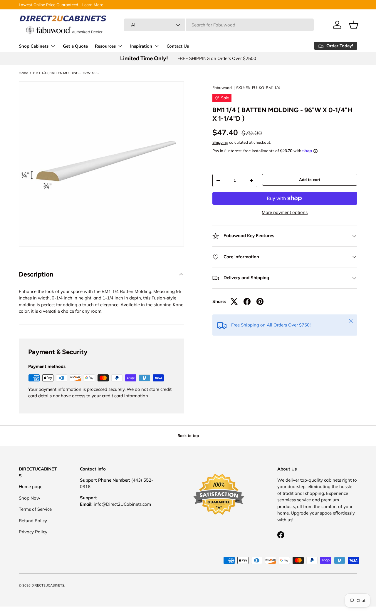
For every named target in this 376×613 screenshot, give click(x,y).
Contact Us (178, 46)
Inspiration (141, 46)
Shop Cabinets (33, 46)
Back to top (188, 435)
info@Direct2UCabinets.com (122, 504)
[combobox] (219, 25)
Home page (30, 486)
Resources (105, 46)
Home (23, 73)
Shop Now (29, 497)
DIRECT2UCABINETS (47, 585)
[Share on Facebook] (247, 301)
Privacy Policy (33, 532)
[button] (353, 24)
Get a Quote (75, 46)
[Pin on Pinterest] (260, 301)
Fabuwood (222, 87)
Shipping (220, 142)
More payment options (285, 212)
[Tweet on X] (234, 301)
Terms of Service (35, 509)
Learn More (92, 4)
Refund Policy (33, 520)
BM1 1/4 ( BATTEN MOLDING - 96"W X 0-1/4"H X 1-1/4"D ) (66, 73)
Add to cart (309, 179)
